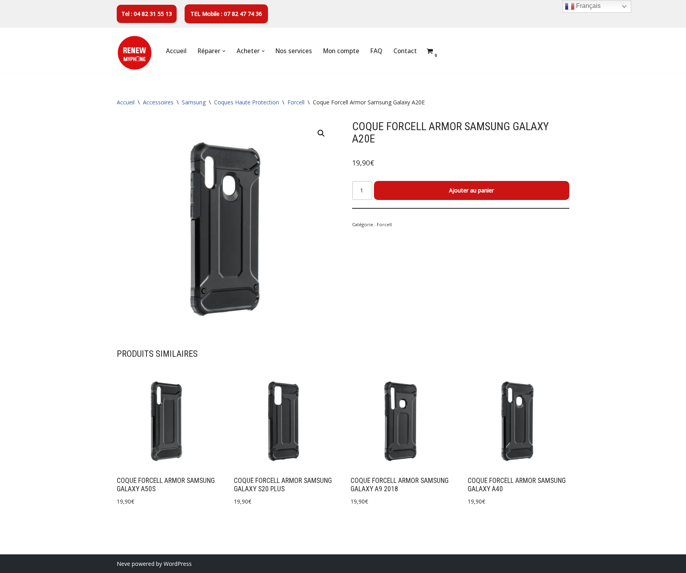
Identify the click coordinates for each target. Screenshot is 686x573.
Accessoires (158, 102)
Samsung (194, 102)
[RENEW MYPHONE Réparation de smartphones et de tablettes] (134, 53)
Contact (405, 51)
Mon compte (341, 51)
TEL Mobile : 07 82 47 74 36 (226, 13)
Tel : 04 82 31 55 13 (146, 13)
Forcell (295, 102)
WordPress (178, 563)
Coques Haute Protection (246, 102)
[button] (223, 51)
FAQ (376, 51)
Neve (123, 563)
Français (587, 5)
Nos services (294, 51)
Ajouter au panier (471, 190)
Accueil (176, 51)
